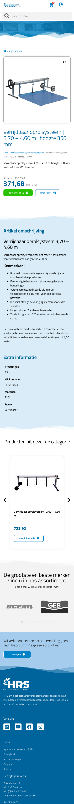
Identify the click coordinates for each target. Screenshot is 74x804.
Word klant (45, 193)
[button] (69, 5)
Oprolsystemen (37, 152)
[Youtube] (18, 726)
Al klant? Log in (16, 193)
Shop (5, 152)
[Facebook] (29, 726)
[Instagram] (40, 726)
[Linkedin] (6, 726)
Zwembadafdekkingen (19, 152)
